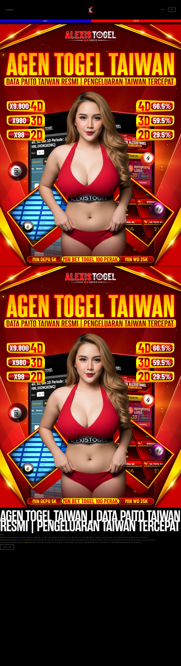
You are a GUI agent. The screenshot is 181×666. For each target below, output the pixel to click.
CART (163, 9)
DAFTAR (136, 21)
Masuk (172, 9)
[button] (7, 547)
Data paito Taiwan (3, 539)
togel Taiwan (12, 537)
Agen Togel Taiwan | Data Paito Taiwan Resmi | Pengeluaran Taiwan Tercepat (23, 23)
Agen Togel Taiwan (9, 9)
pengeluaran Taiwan (28, 542)
